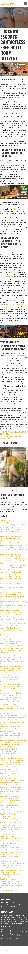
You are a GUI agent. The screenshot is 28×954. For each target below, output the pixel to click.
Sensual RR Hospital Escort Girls (11, 706)
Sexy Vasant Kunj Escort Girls (10, 807)
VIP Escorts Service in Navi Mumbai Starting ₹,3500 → (11, 437)
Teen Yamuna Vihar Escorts (9, 890)
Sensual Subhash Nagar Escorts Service (13, 720)
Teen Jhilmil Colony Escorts (9, 847)
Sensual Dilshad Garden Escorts (11, 637)
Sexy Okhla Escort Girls (8, 778)
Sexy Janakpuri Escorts (8, 753)
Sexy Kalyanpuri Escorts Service (11, 758)
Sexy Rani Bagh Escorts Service (10, 789)
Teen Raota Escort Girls (8, 877)
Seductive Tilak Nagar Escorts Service (13, 623)
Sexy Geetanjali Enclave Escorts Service (13, 740)
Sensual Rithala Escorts (8, 700)
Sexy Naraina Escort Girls (8, 769)
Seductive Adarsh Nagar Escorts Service (13, 525)
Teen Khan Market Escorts (9, 856)
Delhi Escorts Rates (8, 3)
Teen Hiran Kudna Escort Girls (10, 838)
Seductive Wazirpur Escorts (9, 628)
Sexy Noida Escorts (6, 776)
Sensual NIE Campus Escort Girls (11, 688)
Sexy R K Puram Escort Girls (9, 785)
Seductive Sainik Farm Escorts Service (13, 608)
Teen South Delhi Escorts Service (11, 883)
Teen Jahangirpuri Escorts (9, 845)
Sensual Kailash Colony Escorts (10, 666)
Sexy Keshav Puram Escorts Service (12, 760)
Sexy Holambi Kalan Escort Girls (11, 747)
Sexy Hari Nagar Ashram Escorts (11, 742)
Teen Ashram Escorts (7, 816)
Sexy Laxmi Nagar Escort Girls (10, 762)
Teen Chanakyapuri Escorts (9, 821)
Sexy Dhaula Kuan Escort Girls (10, 735)
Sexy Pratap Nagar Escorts (9, 782)
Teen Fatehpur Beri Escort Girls (11, 827)
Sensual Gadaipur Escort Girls (10, 644)
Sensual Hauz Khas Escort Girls (10, 659)
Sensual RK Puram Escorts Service (11, 702)
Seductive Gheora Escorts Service (11, 534)
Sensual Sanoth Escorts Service (10, 713)
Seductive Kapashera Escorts (10, 556)
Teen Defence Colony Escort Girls (11, 823)
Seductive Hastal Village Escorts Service (14, 545)
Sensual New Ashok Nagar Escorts (11, 686)
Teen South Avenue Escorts (9, 881)
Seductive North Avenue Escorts (11, 592)
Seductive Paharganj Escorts (9, 594)
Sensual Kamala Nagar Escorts (10, 668)
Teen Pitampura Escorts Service (11, 870)
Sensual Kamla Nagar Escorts (10, 670)
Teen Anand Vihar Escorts (9, 814)
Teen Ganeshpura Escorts (8, 832)
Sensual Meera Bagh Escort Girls (11, 677)
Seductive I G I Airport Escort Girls (12, 547)
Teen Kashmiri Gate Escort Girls (11, 852)
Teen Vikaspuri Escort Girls (9, 888)
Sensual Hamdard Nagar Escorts (11, 655)
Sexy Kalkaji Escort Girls (8, 756)
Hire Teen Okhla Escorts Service (11, 868)
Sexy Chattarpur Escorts (8, 729)
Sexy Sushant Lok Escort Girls (10, 805)
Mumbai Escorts (5, 520)
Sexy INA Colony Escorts (8, 749)
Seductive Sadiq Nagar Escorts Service (13, 605)
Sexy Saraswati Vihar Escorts (10, 796)
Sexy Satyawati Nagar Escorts (10, 798)
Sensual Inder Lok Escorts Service (11, 664)
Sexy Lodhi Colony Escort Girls (10, 765)
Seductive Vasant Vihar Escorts (10, 626)
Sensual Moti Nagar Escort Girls (11, 679)
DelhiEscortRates (16, 950)
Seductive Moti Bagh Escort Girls (11, 576)
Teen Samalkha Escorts (8, 879)
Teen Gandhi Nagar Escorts (9, 830)
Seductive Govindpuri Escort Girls (11, 536)
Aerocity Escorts (6, 809)
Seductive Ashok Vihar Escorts (10, 527)
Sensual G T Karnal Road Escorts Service (13, 641)
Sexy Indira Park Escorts (8, 751)
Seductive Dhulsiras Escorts (9, 531)
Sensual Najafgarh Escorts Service (11, 684)
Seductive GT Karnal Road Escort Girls (13, 543)
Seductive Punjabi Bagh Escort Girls (12, 596)
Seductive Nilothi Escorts (9, 581)
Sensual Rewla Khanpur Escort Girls (12, 697)
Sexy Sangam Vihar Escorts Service (12, 794)
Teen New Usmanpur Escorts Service (12, 863)
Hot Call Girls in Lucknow (14, 304)
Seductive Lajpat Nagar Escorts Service (13, 558)
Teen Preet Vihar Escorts (8, 872)
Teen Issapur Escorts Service (9, 843)
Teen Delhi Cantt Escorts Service (11, 825)
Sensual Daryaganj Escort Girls (10, 635)
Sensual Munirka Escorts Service (11, 682)
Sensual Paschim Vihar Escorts (10, 693)
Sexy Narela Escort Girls (8, 771)
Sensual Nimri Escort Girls (9, 691)
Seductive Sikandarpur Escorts (10, 617)
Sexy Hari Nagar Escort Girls (9, 744)
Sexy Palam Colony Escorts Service (12, 780)
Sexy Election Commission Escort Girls (13, 738)
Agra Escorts (4, 523)
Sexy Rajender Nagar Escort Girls (11, 787)
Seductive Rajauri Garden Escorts (11, 599)
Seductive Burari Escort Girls (10, 529)
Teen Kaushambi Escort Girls (10, 854)
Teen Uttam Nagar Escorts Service (11, 886)
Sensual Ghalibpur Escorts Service (11, 646)
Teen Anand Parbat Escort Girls (10, 812)
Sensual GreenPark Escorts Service (12, 648)
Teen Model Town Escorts (9, 859)
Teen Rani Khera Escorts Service (11, 874)
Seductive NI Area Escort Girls (10, 579)
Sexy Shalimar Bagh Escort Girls (11, 800)
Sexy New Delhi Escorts (8, 773)
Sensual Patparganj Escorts (9, 695)
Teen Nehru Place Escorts (9, 861)
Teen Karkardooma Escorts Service (12, 850)
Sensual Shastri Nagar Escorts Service (13, 715)
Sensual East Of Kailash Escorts (10, 639)
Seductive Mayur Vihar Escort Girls (12, 570)
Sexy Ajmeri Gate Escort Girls (10, 726)
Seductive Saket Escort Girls (9, 610)
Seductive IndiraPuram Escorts (10, 554)
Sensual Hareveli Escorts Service (11, 657)
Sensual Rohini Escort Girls (9, 704)
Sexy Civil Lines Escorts (8, 731)
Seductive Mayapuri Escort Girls (11, 567)
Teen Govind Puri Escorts (8, 836)
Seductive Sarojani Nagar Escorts (11, 614)
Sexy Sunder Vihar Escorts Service (11, 803)
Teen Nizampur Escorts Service (10, 865)
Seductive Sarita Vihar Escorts (10, 612)
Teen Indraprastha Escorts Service (11, 841)
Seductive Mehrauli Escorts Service (12, 572)
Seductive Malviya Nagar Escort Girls (12, 565)
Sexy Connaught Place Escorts (10, 733)
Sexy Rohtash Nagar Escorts (9, 791)
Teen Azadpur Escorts (7, 818)
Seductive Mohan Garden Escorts (11, 574)
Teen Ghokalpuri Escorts (8, 834)
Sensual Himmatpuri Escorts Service (12, 661)
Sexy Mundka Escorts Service (10, 767)
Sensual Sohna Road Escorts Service (12, 717)
